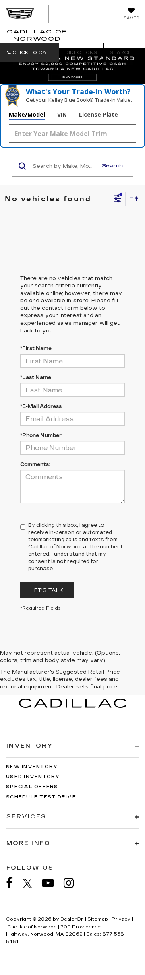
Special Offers (32, 786)
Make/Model (27, 114)
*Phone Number (41, 435)
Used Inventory (33, 776)
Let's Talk (47, 590)
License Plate (98, 114)
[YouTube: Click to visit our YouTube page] (52, 883)
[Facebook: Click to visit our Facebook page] (13, 883)
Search (112, 166)
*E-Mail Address (41, 406)
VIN (62, 114)
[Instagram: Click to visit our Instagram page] (73, 883)
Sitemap (97, 919)
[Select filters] (117, 200)
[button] (29, 52)
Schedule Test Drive (41, 797)
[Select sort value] (132, 199)
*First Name (36, 348)
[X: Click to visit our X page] (31, 883)
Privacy (121, 919)
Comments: (35, 464)
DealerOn (72, 919)
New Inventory (32, 766)
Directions (81, 52)
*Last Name (35, 377)
